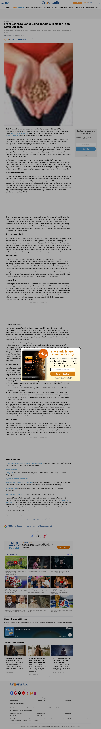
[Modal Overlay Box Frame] (50, 364)
